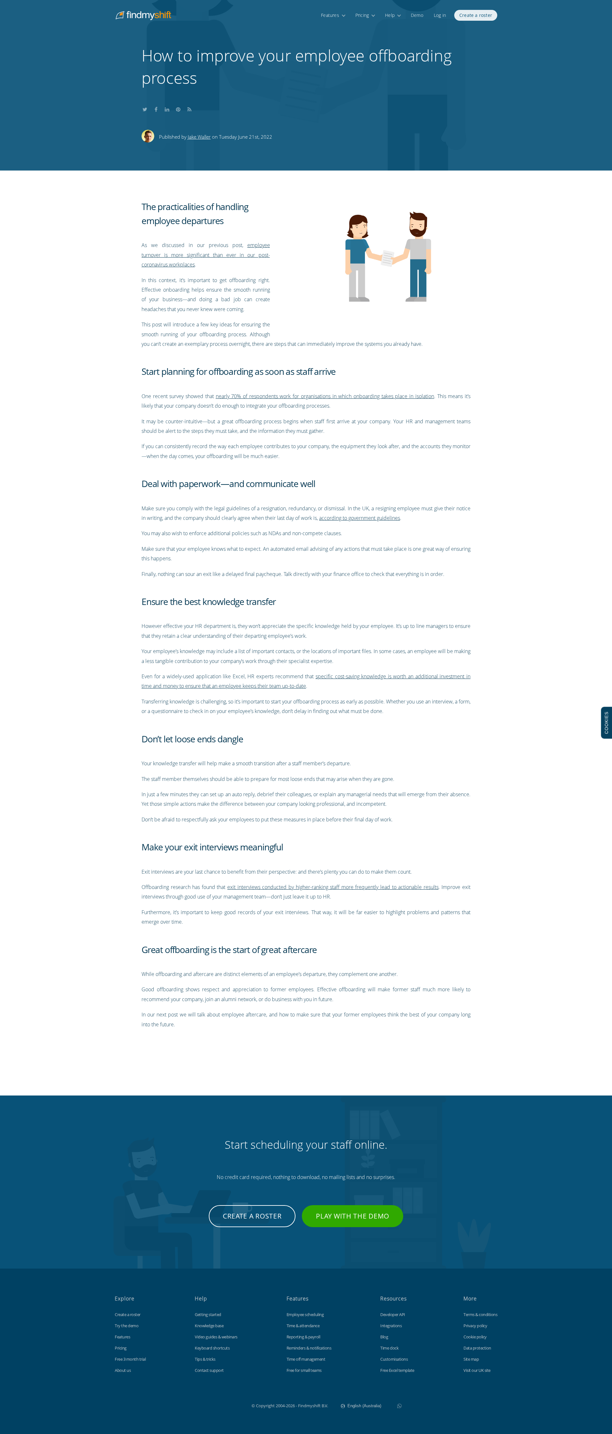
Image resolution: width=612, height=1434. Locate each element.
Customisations (394, 1359)
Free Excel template (397, 1370)
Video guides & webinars (216, 1337)
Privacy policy (475, 1325)
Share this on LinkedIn (167, 108)
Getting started (208, 1314)
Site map (471, 1359)
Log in (440, 15)
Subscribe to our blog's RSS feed (189, 108)
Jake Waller (199, 137)
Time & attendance (303, 1325)
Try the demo (126, 1325)
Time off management (306, 1359)
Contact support (209, 1370)
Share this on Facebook (156, 108)
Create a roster (475, 15)
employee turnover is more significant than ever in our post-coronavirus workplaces (206, 255)
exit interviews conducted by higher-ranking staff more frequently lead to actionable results (333, 887)
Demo (417, 15)
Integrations (391, 1325)
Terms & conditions (480, 1314)
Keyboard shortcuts (212, 1348)
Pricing (362, 15)
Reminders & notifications (309, 1348)
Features (330, 15)
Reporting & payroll (303, 1337)
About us (123, 1370)
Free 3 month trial (130, 1359)
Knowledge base (209, 1325)
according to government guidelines (359, 517)
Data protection (477, 1348)
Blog (384, 1337)
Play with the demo (352, 1216)
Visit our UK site (477, 1370)
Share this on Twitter (144, 108)
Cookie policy (475, 1337)
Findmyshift (219, 1405)
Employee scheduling (305, 1314)
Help (390, 15)
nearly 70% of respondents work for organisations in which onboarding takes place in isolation (325, 396)
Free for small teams (304, 1370)
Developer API (392, 1314)
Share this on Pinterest (178, 108)
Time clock (389, 1348)
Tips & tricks (205, 1359)
